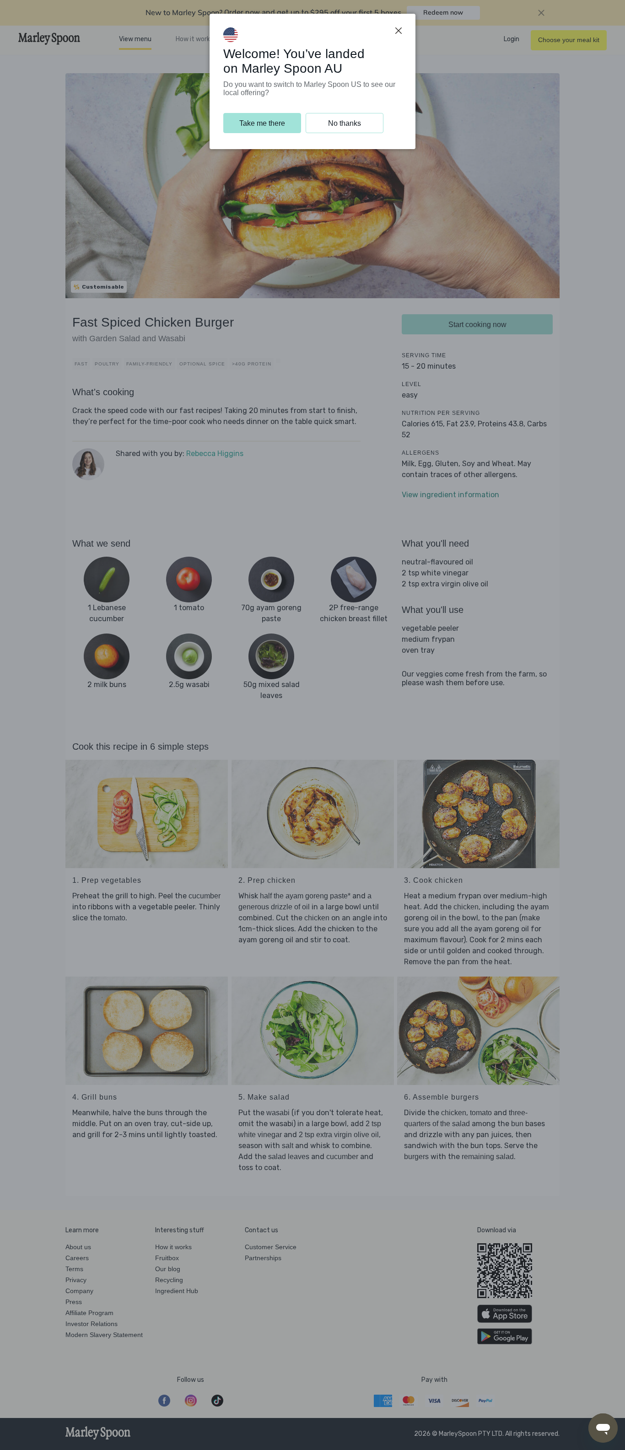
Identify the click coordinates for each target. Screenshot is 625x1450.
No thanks (344, 123)
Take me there (262, 123)
